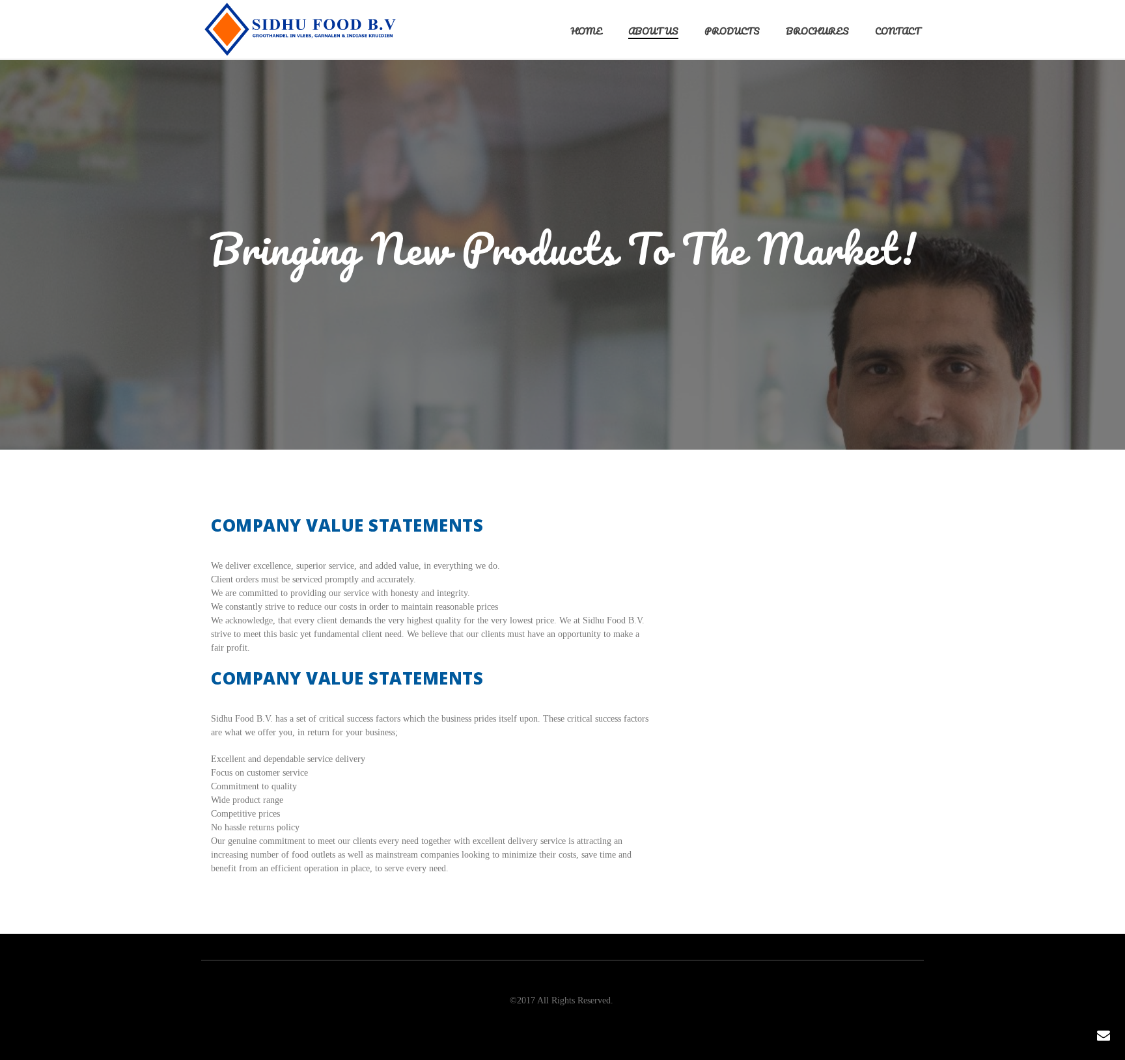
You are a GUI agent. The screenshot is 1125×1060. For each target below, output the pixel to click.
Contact (898, 30)
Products (732, 30)
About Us (653, 30)
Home (586, 30)
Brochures (817, 30)
